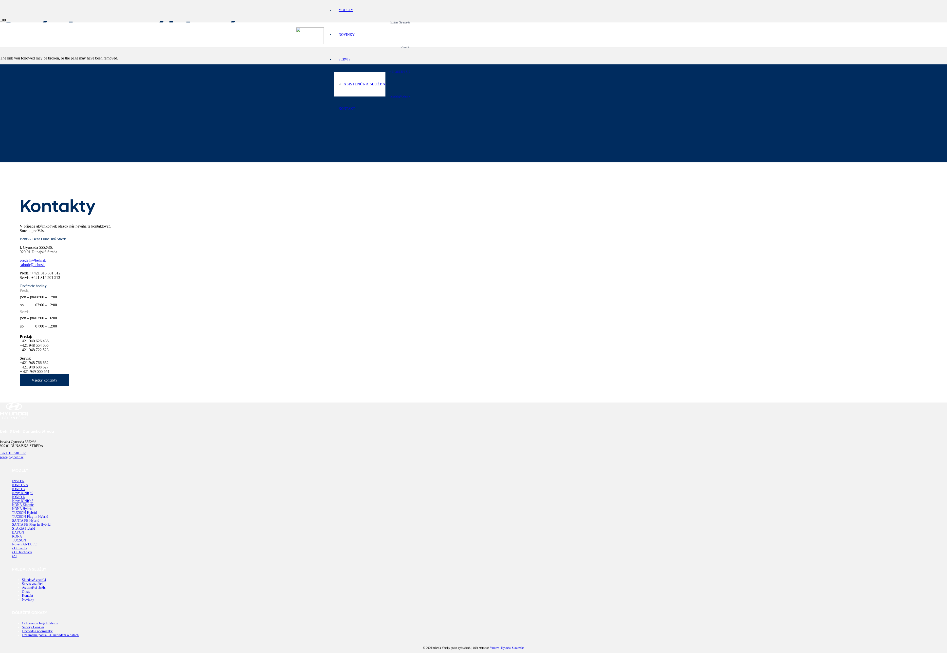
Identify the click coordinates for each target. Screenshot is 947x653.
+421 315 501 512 (399, 72)
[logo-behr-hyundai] (310, 43)
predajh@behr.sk (400, 96)
